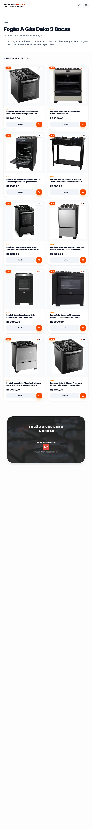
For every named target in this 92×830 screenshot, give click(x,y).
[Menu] (85, 5)
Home (6, 22)
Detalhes (21, 124)
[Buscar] (79, 5)
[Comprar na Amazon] (39, 124)
